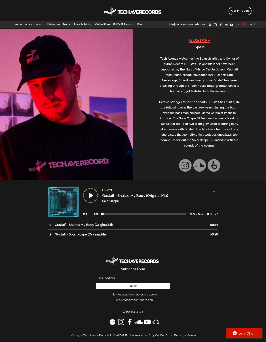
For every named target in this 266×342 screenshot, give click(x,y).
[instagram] (215, 24)
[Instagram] (185, 165)
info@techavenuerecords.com (187, 24)
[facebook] (221, 24)
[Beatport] (237, 24)
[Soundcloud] (199, 165)
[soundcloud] (226, 24)
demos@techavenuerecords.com (134, 294)
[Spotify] (210, 24)
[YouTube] (231, 24)
